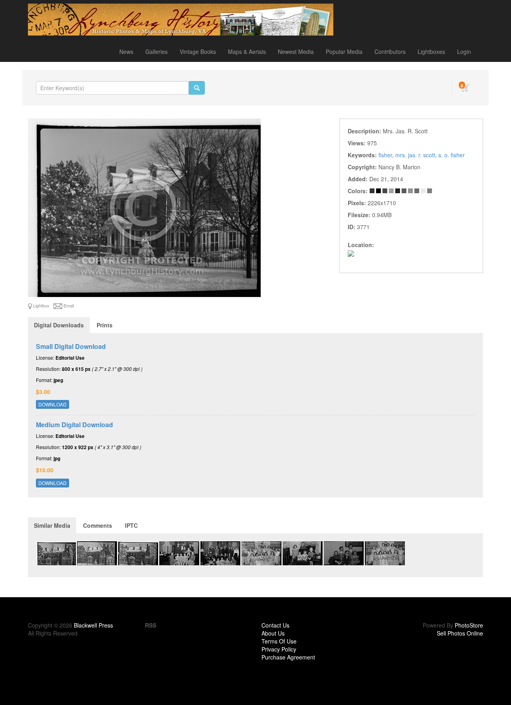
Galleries (156, 51)
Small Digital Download (71, 346)
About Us (273, 633)
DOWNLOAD (52, 404)
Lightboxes (431, 51)
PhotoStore (469, 625)
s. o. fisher (451, 155)
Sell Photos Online (460, 633)
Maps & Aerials (247, 51)
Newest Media (296, 51)
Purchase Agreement (288, 657)
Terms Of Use (279, 641)
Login (464, 51)
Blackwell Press (93, 625)
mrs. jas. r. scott (415, 155)
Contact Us (275, 625)
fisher (385, 155)
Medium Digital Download (74, 424)
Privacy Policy (278, 649)
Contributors (390, 51)
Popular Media (344, 51)
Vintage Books (198, 51)
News (126, 51)
